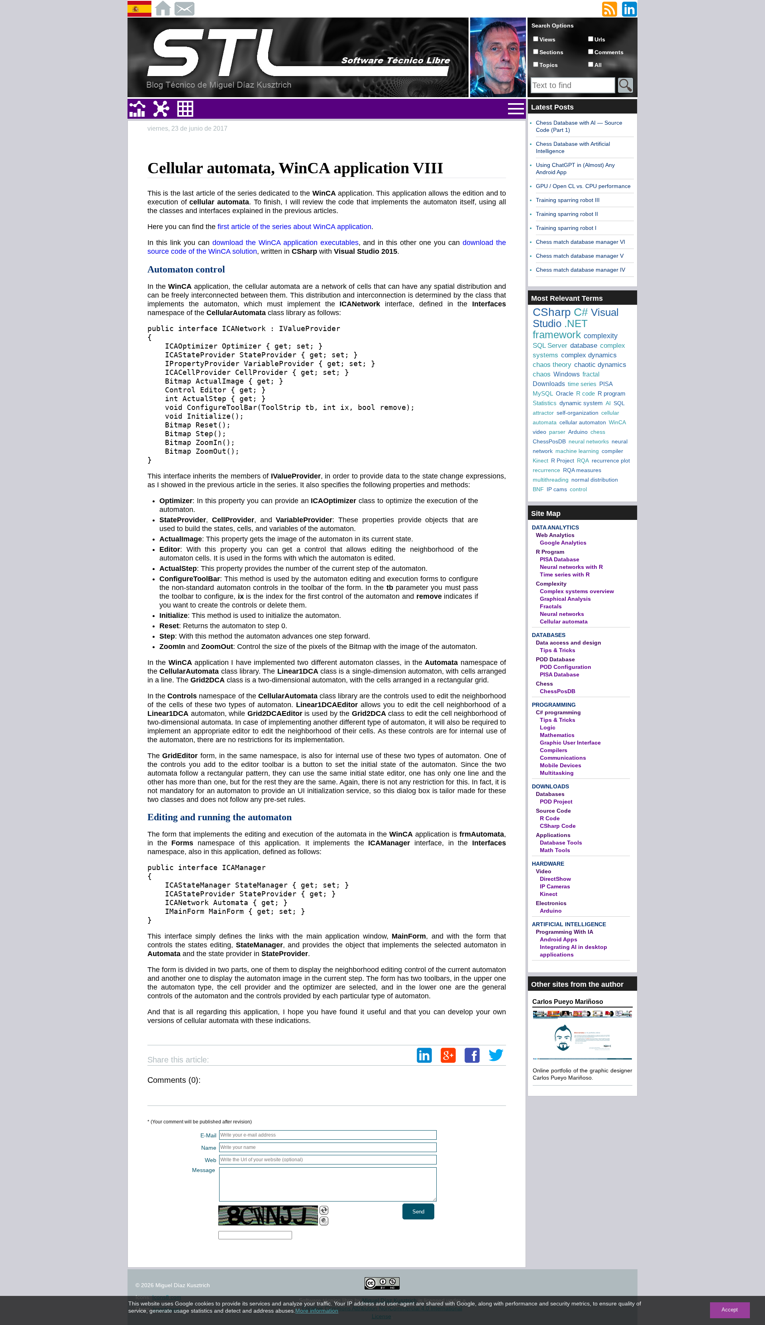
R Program (550, 552)
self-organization (577, 413)
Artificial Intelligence (569, 924)
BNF (538, 489)
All (598, 65)
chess (597, 432)
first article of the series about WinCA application (294, 227)
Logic (547, 727)
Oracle (564, 393)
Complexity (551, 583)
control (578, 489)
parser (557, 432)
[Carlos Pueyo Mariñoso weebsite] (582, 1058)
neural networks (589, 441)
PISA (606, 383)
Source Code (553, 811)
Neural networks (562, 614)
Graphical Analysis (565, 599)
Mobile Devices (560, 765)
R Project (562, 460)
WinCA (617, 422)
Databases (548, 635)
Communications (563, 758)
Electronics (551, 903)
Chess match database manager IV (580, 270)
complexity (601, 336)
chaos (542, 374)
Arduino (578, 432)
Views (547, 39)
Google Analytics (563, 542)
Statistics (545, 403)
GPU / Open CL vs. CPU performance (583, 186)
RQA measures (582, 470)
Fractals (551, 606)
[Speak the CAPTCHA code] (324, 1221)
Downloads (549, 383)
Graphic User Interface (570, 742)
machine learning (577, 451)
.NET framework (560, 329)
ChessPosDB (549, 441)
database (583, 345)
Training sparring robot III (568, 200)
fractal (591, 374)
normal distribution (594, 479)
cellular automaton (582, 422)
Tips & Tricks (557, 650)
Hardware (548, 863)
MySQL (543, 393)
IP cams (557, 489)
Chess (544, 683)
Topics (548, 65)
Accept (730, 1310)
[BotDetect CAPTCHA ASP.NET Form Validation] (268, 1215)
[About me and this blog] (498, 96)
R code (585, 393)
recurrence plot (611, 460)
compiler (612, 451)
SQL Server (550, 345)
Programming (554, 705)
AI (608, 403)
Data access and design (568, 642)
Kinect (540, 460)
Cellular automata (564, 621)
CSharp (552, 312)
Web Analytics (555, 535)
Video (543, 871)
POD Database (555, 659)
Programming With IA (564, 932)
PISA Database (559, 559)
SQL (619, 403)
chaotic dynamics (600, 364)
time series (582, 383)
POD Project (556, 801)
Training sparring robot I (566, 228)
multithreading (551, 479)
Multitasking (557, 773)
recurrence (546, 470)
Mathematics (557, 735)
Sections (551, 52)
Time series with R (565, 574)
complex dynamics (589, 355)
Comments (609, 52)
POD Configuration (565, 667)
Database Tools (561, 842)
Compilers (553, 750)
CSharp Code (558, 826)
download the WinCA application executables (285, 243)
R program (612, 393)
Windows (566, 374)
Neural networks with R (571, 567)
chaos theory (552, 364)
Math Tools (555, 850)
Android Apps (558, 939)
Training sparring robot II (567, 214)
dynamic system (581, 403)
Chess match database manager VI (580, 242)
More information (316, 1310)
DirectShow (555, 879)
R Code (550, 818)
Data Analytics (555, 527)
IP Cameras (555, 886)
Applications (553, 835)
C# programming (558, 712)
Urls (599, 39)
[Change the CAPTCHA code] (324, 1210)
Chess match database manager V (580, 256)
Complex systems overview (577, 591)
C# (581, 312)
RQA (583, 460)
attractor (543, 413)
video (539, 432)
